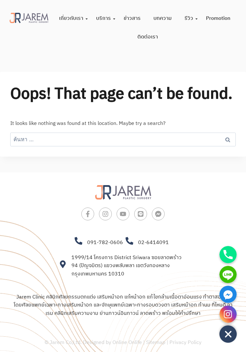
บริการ (103, 18)
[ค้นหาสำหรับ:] (123, 139)
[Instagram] (105, 214)
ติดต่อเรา (147, 37)
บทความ (162, 18)
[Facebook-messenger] (158, 214)
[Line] (140, 214)
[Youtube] (123, 214)
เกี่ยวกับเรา (71, 18)
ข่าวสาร (132, 18)
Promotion (218, 18)
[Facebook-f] (87, 214)
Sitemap (155, 342)
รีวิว (188, 18)
